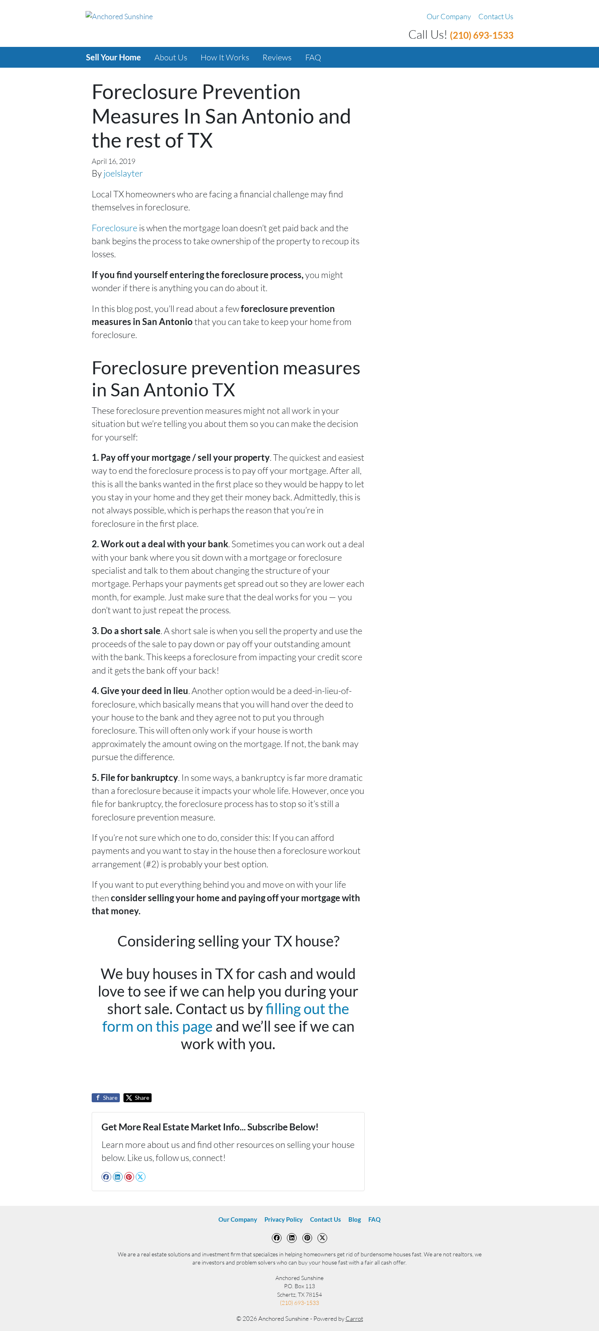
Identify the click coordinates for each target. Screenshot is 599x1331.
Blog (354, 1219)
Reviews (277, 57)
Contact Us (495, 16)
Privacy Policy (283, 1219)
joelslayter (123, 173)
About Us (170, 57)
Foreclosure (114, 227)
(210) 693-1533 (481, 35)
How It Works (224, 57)
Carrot (354, 1318)
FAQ (313, 57)
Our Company (449, 16)
